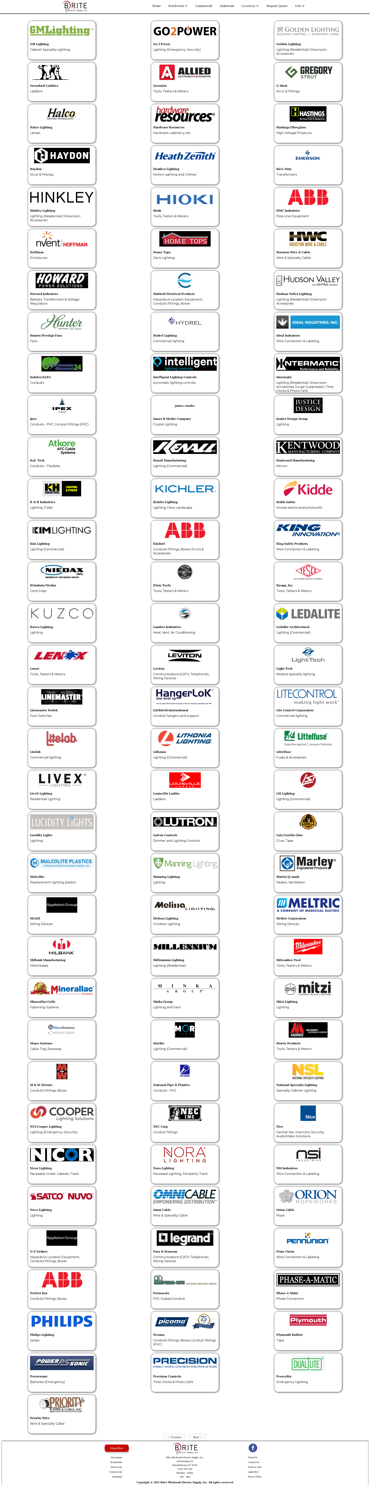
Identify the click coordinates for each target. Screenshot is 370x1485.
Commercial (203, 6)
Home (156, 6)
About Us (252, 1457)
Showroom (116, 1467)
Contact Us (253, 1462)
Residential (116, 1462)
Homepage (116, 1457)
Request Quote (277, 6)
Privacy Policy (255, 1476)
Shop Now (116, 1448)
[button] (178, 6)
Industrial (227, 6)
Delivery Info (255, 1467)
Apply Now (253, 1471)
